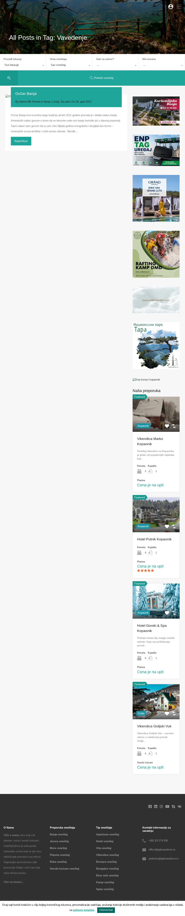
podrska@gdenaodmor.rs (164, 858)
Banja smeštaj (59, 834)
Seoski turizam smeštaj (64, 868)
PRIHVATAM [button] (106, 910)
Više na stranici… (14, 881)
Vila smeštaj (103, 848)
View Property (156, 424)
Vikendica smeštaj (107, 854)
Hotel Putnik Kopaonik (154, 539)
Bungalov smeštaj (107, 868)
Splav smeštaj (105, 889)
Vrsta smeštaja (58, 59)
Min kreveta (149, 59)
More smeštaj (58, 848)
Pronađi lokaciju (13, 59)
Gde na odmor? (105, 59)
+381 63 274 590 (158, 840)
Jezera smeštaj (59, 841)
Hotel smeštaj (104, 841)
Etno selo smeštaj (107, 875)
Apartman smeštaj (107, 834)
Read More (21, 141)
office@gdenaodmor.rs (162, 849)
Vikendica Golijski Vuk (154, 726)
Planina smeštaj (60, 854)
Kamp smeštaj (105, 882)
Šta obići (66, 101)
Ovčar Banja (26, 93)
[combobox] (23, 66)
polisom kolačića (83, 910)
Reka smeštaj (58, 861)
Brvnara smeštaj (106, 861)
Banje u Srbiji (51, 101)
